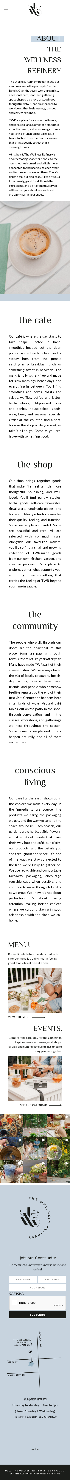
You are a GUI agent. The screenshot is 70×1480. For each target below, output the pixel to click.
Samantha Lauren (21, 1473)
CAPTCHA (16, 1293)
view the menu (19, 1017)
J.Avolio (59, 1470)
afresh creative (50, 1473)
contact (35, 1449)
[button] (11, 1125)
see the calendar (33, 1105)
